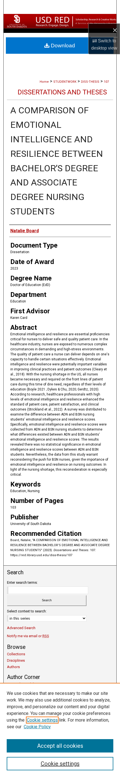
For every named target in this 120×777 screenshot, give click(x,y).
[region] (60, 730)
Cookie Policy (37, 726)
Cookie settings (42, 720)
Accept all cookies (60, 745)
